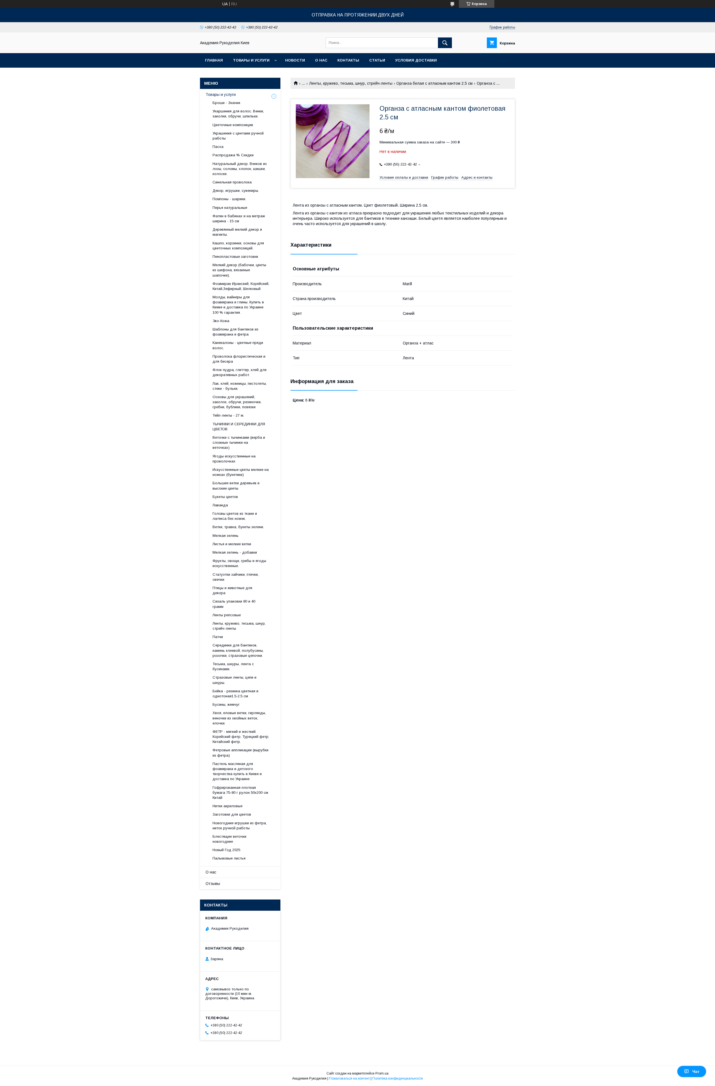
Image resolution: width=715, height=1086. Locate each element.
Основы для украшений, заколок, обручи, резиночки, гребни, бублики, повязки (237, 402)
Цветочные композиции (233, 125)
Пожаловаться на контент (349, 1078)
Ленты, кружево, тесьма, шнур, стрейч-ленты (350, 83)
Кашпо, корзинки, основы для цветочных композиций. (238, 245)
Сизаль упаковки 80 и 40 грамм (234, 603)
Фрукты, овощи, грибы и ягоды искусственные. (239, 563)
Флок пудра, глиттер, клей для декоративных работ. (239, 372)
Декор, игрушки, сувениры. (236, 190)
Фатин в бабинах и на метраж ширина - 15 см (239, 218)
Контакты (348, 60)
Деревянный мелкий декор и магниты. (237, 232)
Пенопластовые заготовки (235, 256)
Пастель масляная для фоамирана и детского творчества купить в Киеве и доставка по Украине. (237, 771)
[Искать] (445, 42)
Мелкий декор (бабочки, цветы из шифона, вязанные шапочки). (239, 270)
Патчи (218, 637)
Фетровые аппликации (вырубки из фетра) (240, 752)
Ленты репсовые (227, 615)
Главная (214, 60)
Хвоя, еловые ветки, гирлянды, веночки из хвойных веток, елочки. (239, 718)
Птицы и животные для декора (232, 590)
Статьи (377, 60)
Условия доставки (416, 60)
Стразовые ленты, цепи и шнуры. (234, 679)
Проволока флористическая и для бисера (239, 358)
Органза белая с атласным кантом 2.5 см (434, 83)
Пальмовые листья (229, 858)
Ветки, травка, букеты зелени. (238, 527)
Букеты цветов (225, 497)
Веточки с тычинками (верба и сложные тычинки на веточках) (239, 442)
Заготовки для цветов (232, 814)
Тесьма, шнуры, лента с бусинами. (233, 666)
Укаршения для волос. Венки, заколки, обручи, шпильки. (238, 113)
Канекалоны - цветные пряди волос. (238, 345)
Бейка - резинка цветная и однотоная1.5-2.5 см (235, 693)
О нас (321, 60)
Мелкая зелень (226, 535)
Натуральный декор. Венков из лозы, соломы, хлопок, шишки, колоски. (240, 169)
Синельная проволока (232, 182)
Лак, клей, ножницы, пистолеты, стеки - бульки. (240, 386)
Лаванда (220, 505)
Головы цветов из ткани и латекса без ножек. (235, 516)
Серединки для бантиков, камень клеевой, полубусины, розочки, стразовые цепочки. (238, 650)
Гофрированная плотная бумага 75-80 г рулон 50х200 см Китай (240, 792)
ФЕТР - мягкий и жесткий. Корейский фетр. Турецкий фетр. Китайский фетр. (241, 736)
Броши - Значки (226, 103)
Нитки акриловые (227, 806)
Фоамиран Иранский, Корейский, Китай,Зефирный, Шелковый (241, 286)
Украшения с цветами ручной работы (238, 135)
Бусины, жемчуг (226, 704)
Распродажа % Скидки (233, 155)
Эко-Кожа (221, 321)
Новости (295, 60)
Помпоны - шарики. (229, 199)
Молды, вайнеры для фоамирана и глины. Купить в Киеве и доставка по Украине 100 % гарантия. (238, 305)
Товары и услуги (251, 60)
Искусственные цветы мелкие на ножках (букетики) (241, 472)
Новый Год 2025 (226, 850)
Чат (695, 1071)
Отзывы (213, 883)
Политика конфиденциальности (397, 1078)
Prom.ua (382, 1073)
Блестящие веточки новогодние (229, 839)
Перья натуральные (230, 208)
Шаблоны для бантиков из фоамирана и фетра (235, 331)
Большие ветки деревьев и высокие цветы (236, 485)
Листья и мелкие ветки (232, 544)
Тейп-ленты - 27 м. (228, 415)
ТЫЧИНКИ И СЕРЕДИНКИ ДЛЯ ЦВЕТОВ (239, 426)
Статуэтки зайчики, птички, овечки (236, 577)
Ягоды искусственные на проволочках (234, 458)
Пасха (218, 147)
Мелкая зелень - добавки (235, 552)
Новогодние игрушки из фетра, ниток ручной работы (240, 825)
